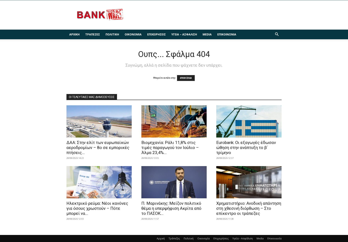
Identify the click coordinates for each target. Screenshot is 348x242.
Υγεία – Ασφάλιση (184, 34)
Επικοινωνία (226, 34)
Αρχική (74, 34)
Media (207, 34)
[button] (277, 35)
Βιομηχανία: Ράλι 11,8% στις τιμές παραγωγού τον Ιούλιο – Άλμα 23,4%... (170, 147)
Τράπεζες (92, 34)
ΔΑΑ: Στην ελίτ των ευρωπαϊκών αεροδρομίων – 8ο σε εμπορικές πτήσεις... (97, 147)
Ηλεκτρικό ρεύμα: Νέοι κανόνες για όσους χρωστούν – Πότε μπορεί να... (97, 208)
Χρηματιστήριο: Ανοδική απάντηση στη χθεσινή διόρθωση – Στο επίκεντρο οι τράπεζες (248, 208)
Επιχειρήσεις (156, 34)
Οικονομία (133, 34)
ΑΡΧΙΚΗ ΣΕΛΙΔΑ (186, 78)
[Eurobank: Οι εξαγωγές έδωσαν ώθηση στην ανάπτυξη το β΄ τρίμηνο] (249, 121)
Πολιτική (112, 34)
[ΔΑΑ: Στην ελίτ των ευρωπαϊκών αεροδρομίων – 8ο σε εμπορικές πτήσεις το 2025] (99, 121)
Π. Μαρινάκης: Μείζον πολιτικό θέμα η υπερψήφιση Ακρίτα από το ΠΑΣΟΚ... (171, 208)
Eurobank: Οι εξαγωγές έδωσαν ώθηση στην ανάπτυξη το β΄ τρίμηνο (246, 147)
